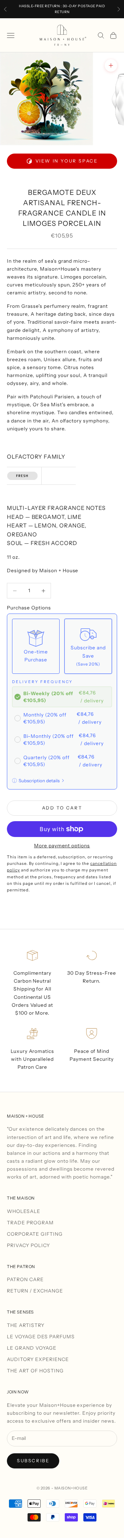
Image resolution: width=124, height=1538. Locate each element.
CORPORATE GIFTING (35, 1234)
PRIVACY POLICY (28, 1245)
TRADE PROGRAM (30, 1223)
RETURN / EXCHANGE (35, 1291)
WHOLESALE (23, 1211)
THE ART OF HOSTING (35, 1371)
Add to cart (62, 807)
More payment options (62, 846)
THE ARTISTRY (25, 1325)
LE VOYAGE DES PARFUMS (41, 1336)
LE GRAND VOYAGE (31, 1348)
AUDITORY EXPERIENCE (38, 1359)
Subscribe (33, 1460)
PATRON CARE (25, 1279)
